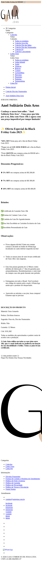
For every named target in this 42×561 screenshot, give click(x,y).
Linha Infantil (20, 62)
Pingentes (18, 77)
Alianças (18, 66)
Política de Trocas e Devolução (17, 487)
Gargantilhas (19, 73)
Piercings (18, 75)
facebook (9, 503)
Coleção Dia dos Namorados (25, 47)
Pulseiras (18, 79)
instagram (9, 508)
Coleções (13, 35)
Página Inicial (11, 87)
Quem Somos (11, 489)
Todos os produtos (21, 41)
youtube (9, 512)
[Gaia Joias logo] (9, 22)
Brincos (18, 68)
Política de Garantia (13, 483)
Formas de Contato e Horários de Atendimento (23, 479)
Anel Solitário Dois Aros (15, 96)
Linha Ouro (14, 54)
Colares (18, 71)
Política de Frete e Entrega (15, 481)
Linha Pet (13, 83)
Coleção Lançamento (23, 52)
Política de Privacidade (14, 485)
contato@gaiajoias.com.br (15, 499)
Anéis (17, 64)
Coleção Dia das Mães (23, 45)
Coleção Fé (19, 49)
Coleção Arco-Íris (21, 43)
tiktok (8, 516)
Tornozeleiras (20, 81)
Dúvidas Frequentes (13, 477)
